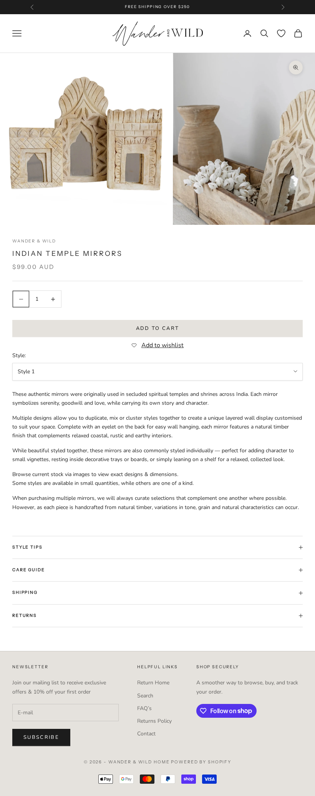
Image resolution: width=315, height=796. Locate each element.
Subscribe (41, 737)
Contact (146, 733)
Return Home (153, 682)
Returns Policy (154, 721)
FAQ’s (144, 708)
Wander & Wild (34, 241)
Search (145, 695)
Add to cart (157, 328)
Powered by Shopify (201, 762)
